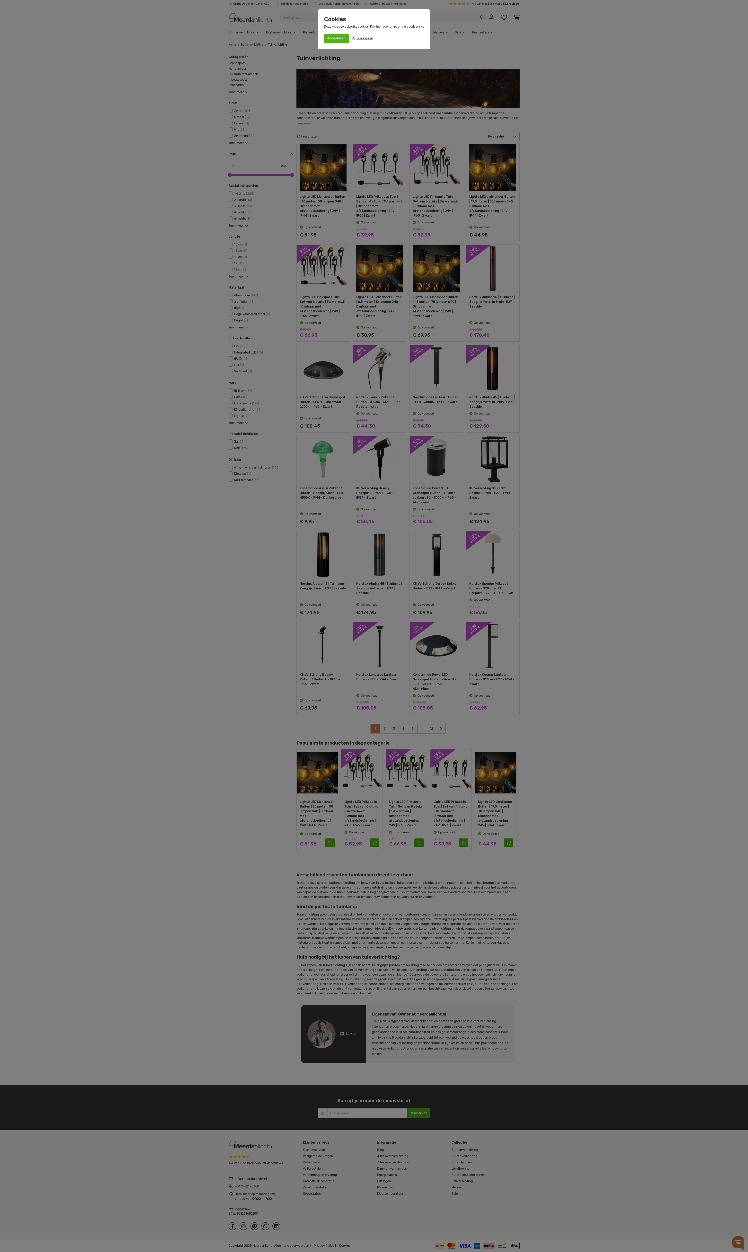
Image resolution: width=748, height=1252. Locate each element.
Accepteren (336, 38)
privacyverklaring (410, 26)
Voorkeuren (364, 38)
